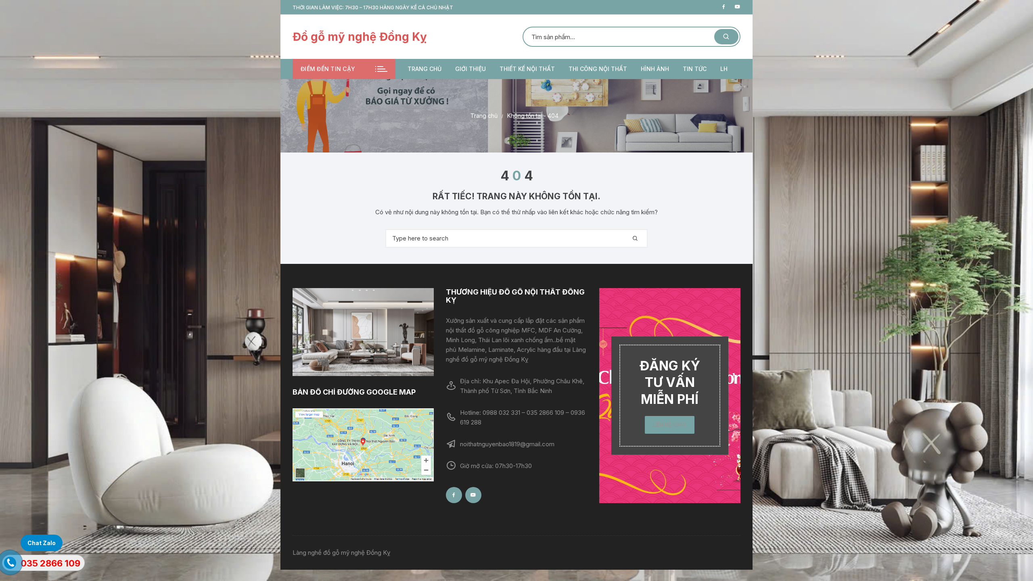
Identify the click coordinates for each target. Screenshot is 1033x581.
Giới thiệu (470, 68)
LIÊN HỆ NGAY (669, 425)
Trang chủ (424, 68)
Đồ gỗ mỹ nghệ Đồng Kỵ (360, 37)
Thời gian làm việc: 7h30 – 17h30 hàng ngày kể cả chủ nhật (373, 7)
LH (724, 68)
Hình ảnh (655, 68)
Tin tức (695, 68)
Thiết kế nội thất (527, 68)
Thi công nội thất (598, 68)
